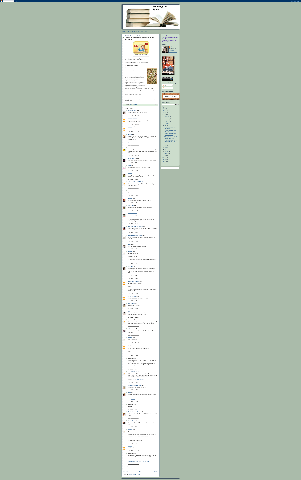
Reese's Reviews (132, 296)
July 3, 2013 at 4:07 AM (133, 195)
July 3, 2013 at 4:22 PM (133, 401)
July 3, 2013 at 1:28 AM (133, 170)
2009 (164, 161)
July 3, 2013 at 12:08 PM (133, 342)
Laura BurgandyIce (132, 118)
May (166, 145)
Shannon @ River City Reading (135, 226)
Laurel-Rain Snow (132, 110)
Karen (129, 244)
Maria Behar (130, 266)
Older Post (156, 471)
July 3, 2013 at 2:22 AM (133, 179)
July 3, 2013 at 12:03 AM (133, 124)
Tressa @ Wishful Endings (134, 371)
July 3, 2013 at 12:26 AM (133, 145)
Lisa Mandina (131, 420)
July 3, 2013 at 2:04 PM (133, 355)
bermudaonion (131, 303)
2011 (164, 157)
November (167, 118)
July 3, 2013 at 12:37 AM (133, 162)
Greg (129, 311)
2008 (164, 163)
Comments (166, 87)
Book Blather (131, 205)
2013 (164, 114)
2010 (164, 159)
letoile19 (130, 173)
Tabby (129, 165)
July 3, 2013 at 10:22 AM (133, 317)
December (167, 116)
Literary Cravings (132, 158)
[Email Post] (155, 104)
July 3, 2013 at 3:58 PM (133, 389)
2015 (164, 110)
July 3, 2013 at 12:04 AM (133, 131)
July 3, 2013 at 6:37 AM (133, 263)
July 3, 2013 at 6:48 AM (133, 278)
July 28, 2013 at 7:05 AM (133, 464)
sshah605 (130, 198)
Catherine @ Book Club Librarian (136, 181)
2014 (164, 112)
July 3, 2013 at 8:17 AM (133, 293)
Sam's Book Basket (132, 213)
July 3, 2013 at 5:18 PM (133, 409)
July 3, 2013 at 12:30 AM (133, 155)
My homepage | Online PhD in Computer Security (139, 461)
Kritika (129, 392)
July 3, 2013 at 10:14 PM (133, 427)
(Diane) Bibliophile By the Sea (135, 235)
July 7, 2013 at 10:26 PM (133, 450)
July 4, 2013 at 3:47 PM (133, 443)
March (166, 149)
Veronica (130, 134)
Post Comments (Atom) (134, 474)
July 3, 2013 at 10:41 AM (133, 326)
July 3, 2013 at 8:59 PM (133, 418)
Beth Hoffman (131, 328)
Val (128, 345)
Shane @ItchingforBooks (134, 281)
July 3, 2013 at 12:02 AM (133, 115)
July (166, 125)
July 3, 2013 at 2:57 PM (133, 369)
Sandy (129, 147)
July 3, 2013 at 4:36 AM (133, 223)
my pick (133, 399)
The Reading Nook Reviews (134, 411)
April (166, 147)
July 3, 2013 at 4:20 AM (133, 210)
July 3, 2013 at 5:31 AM (133, 232)
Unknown (130, 127)
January (166, 153)
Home (123, 31)
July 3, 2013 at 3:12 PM (133, 382)
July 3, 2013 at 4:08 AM (133, 202)
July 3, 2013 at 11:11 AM (133, 335)
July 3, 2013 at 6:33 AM (133, 249)
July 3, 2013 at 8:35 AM (133, 300)
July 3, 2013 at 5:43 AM (133, 241)
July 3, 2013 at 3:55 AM (133, 188)
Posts (165, 85)
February (167, 151)
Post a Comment (128, 466)
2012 (164, 155)
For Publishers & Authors (133, 31)
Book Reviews (144, 31)
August (166, 123)
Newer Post (125, 471)
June (166, 143)
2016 (164, 109)
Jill (171, 47)
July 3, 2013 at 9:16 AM (133, 308)
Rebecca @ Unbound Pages (134, 385)
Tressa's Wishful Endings (138, 379)
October (166, 119)
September (167, 121)
